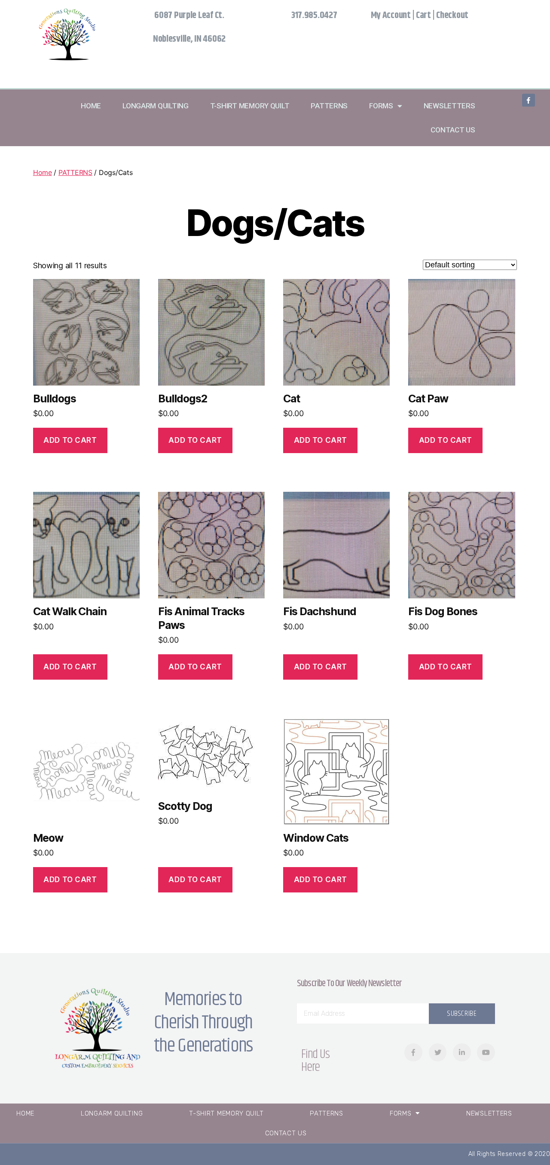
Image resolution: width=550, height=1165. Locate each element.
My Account (391, 15)
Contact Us (453, 130)
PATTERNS (75, 172)
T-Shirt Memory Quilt (250, 105)
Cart (423, 15)
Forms (381, 105)
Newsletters (449, 105)
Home (91, 105)
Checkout (452, 15)
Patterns (329, 105)
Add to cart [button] (70, 440)
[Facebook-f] (528, 100)
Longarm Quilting (155, 105)
